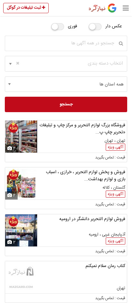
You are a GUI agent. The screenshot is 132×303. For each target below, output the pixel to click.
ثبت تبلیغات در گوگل (24, 7)
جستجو (66, 104)
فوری (72, 26)
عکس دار (113, 26)
